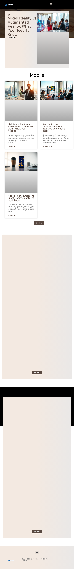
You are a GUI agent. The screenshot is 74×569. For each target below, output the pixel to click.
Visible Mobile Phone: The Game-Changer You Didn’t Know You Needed (21, 127)
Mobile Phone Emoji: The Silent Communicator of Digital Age (21, 197)
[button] (51, 4)
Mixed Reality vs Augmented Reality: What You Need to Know (22, 26)
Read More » (12, 37)
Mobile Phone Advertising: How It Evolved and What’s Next (54, 127)
